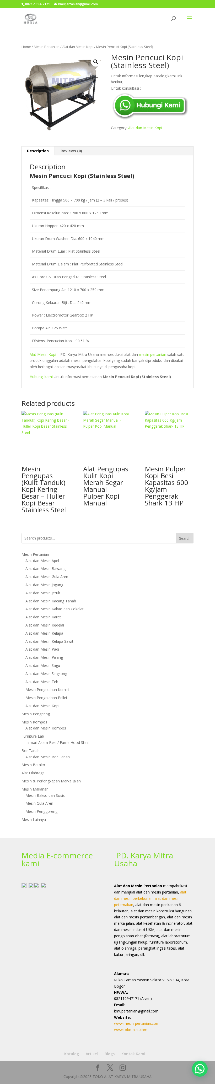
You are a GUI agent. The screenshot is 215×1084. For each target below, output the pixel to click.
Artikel (92, 1053)
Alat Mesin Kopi (43, 354)
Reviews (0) (71, 150)
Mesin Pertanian (47, 46)
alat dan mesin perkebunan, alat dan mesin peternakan (150, 898)
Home (26, 46)
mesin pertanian (152, 354)
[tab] (38, 150)
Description (38, 150)
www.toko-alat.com (130, 1029)
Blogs (110, 1053)
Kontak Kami (133, 1053)
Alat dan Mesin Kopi (77, 46)
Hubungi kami (41, 376)
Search (185, 538)
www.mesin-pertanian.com (136, 1023)
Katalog (71, 1053)
